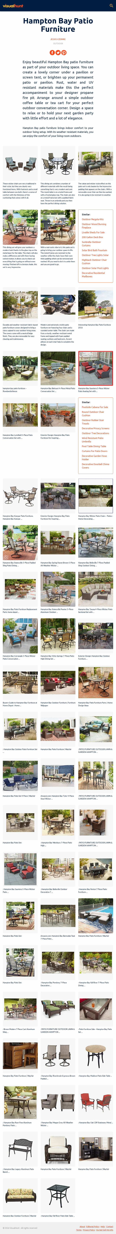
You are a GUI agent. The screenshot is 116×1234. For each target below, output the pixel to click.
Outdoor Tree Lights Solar (95, 255)
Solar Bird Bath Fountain (94, 250)
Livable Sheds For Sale (93, 232)
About (82, 1226)
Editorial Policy (92, 1226)
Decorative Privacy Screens (95, 428)
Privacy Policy (89, 1230)
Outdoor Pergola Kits (93, 219)
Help (103, 1226)
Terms (79, 1230)
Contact (109, 1226)
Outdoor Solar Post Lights (95, 268)
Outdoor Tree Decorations (95, 433)
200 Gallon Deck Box (92, 237)
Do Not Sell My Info (104, 1230)
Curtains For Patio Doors (94, 451)
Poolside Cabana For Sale (95, 407)
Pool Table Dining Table (94, 446)
